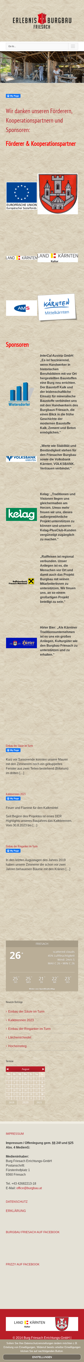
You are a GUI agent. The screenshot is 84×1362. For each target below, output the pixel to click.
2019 (11, 1102)
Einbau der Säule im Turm (19, 746)
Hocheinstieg (17, 1046)
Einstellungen (42, 1357)
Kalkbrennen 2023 (16, 794)
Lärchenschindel (19, 1037)
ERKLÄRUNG (16, 1211)
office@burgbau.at (29, 1188)
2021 (39, 1102)
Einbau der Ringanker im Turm (22, 846)
